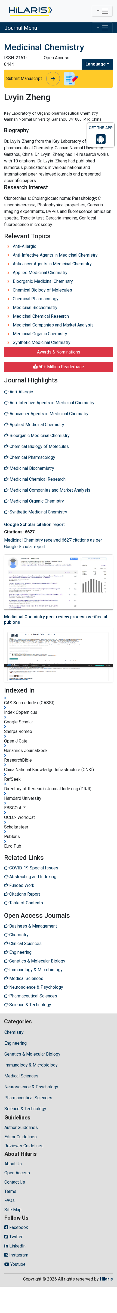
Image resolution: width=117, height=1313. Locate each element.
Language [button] (95, 64)
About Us (13, 1163)
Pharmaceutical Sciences (28, 1097)
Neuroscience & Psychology (31, 1086)
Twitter (15, 1236)
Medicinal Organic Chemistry (40, 333)
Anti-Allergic (24, 246)
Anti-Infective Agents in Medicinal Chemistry (55, 255)
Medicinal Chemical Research (41, 316)
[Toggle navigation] (102, 11)
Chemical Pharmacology (36, 298)
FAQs (9, 1200)
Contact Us (14, 1182)
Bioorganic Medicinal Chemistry (43, 281)
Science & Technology (25, 1108)
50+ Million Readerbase (61, 366)
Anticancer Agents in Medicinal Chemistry (52, 263)
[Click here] (30, 11)
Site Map (12, 1209)
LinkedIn (17, 1246)
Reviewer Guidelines (24, 1145)
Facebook (18, 1227)
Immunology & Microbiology (31, 1065)
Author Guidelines (21, 1127)
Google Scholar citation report (34, 524)
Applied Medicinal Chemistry (40, 272)
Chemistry (14, 1032)
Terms (10, 1191)
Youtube (17, 1264)
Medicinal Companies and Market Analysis (53, 325)
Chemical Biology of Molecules (42, 290)
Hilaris (106, 1279)
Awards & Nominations (58, 352)
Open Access (17, 1172)
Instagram (18, 1255)
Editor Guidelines (20, 1136)
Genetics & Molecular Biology (32, 1054)
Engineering (15, 1043)
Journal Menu (20, 28)
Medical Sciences (21, 1076)
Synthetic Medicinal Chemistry (41, 342)
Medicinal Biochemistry (35, 307)
